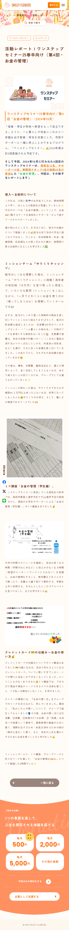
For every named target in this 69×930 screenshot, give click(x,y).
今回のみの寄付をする (30, 881)
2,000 (50, 842)
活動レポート (39, 15)
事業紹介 (21, 15)
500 (19, 842)
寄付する (54, 5)
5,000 (20, 861)
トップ (7, 15)
